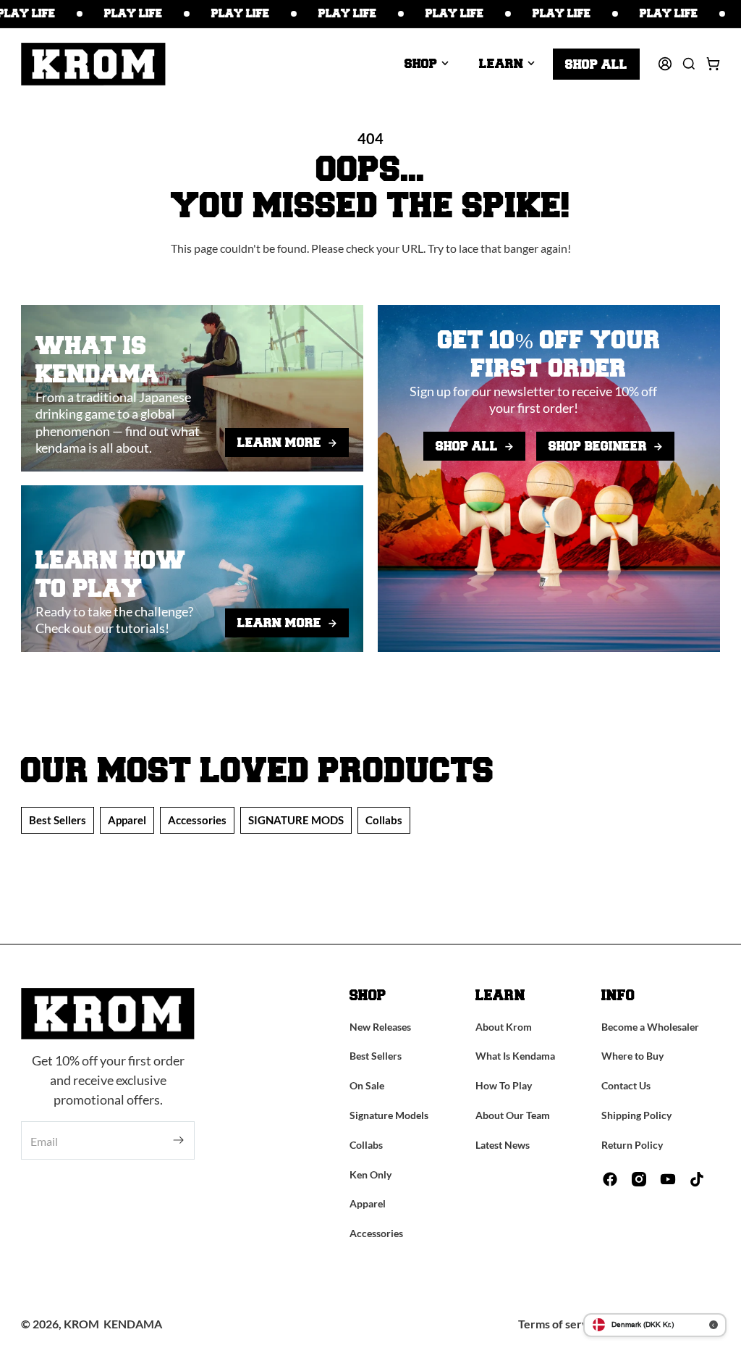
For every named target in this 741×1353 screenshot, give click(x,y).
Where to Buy (632, 1056)
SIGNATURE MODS (296, 819)
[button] (426, 64)
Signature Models (389, 1115)
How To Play (503, 1085)
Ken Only (370, 1174)
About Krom (503, 1027)
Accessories (197, 819)
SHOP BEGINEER (598, 445)
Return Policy (632, 1145)
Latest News (502, 1145)
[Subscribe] (178, 1140)
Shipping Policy (636, 1115)
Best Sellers (57, 819)
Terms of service (561, 1324)
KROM (81, 1324)
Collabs (383, 819)
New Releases (380, 1027)
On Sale (367, 1085)
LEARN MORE (279, 442)
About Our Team (512, 1115)
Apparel (127, 819)
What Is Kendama (515, 1056)
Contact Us (626, 1085)
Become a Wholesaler (650, 1027)
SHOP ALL (467, 445)
